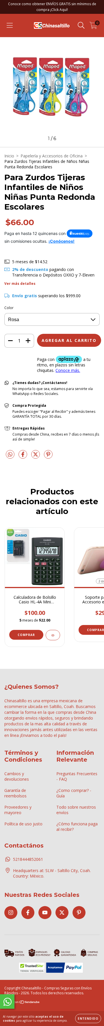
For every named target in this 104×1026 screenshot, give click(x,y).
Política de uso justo (23, 824)
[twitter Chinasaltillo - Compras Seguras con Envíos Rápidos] (61, 912)
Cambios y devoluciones (16, 776)
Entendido (88, 1018)
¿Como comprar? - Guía (73, 793)
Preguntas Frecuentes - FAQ (76, 776)
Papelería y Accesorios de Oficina (52, 156)
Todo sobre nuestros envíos (76, 809)
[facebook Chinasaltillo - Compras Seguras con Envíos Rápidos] (27, 912)
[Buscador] (81, 25)
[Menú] (9, 25)
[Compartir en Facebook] (23, 456)
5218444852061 (28, 859)
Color (9, 307)
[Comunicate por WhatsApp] (7, 1001)
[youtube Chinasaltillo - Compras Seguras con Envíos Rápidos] (44, 912)
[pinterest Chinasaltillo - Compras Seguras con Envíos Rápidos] (79, 912)
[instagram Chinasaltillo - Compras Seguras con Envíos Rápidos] (10, 912)
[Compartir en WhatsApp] (10, 454)
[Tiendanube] (22, 1002)
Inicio (9, 156)
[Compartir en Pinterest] (48, 456)
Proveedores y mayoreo (17, 809)
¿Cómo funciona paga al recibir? (77, 826)
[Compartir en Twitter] (36, 456)
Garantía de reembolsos (15, 793)
